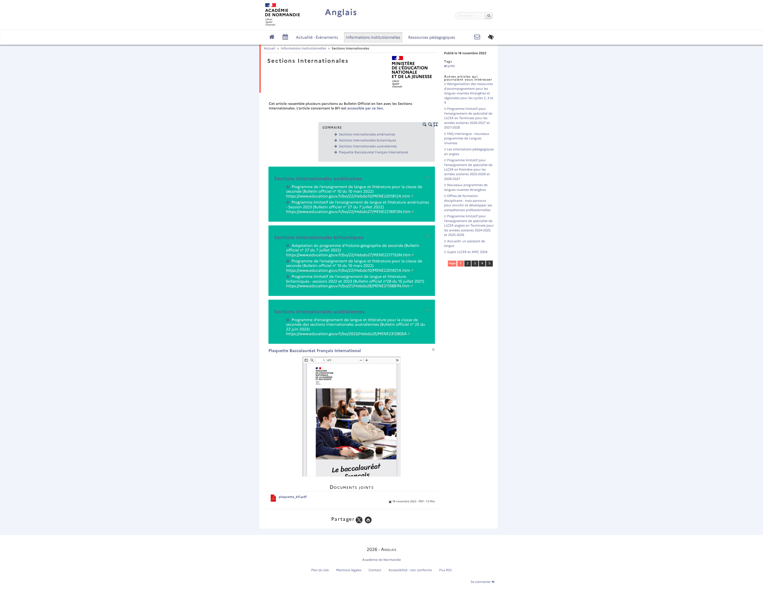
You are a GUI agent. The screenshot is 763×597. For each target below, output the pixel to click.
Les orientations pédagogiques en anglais (469, 152)
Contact (375, 570)
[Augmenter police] (424, 124)
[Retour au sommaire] (427, 177)
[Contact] (477, 37)
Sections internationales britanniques (367, 140)
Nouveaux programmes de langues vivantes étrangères (466, 187)
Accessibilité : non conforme (410, 570)
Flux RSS (445, 570)
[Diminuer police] (430, 124)
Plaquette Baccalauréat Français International (373, 152)
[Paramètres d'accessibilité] (491, 37)
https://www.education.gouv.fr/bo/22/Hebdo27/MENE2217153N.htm (348, 254)
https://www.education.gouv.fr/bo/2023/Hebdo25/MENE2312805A (346, 333)
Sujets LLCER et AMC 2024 (466, 252)
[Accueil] (282, 14)
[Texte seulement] (435, 124)
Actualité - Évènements (317, 37)
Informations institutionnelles (373, 37)
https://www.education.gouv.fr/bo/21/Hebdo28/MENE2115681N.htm (348, 285)
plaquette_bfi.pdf (293, 497)
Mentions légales (348, 570)
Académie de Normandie (381, 560)
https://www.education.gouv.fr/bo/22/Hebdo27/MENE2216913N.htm (348, 211)
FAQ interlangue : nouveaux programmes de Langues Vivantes (466, 138)
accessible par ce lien (365, 108)
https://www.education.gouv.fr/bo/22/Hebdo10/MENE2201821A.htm (348, 270)
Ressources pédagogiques (431, 37)
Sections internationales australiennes (368, 146)
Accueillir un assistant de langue (464, 244)
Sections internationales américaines (367, 134)
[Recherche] (489, 15)
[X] (359, 520)
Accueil (269, 48)
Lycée (450, 66)
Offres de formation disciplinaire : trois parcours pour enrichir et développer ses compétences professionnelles (468, 203)
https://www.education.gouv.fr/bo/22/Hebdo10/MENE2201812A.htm (348, 196)
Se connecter (481, 582)
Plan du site (320, 570)
